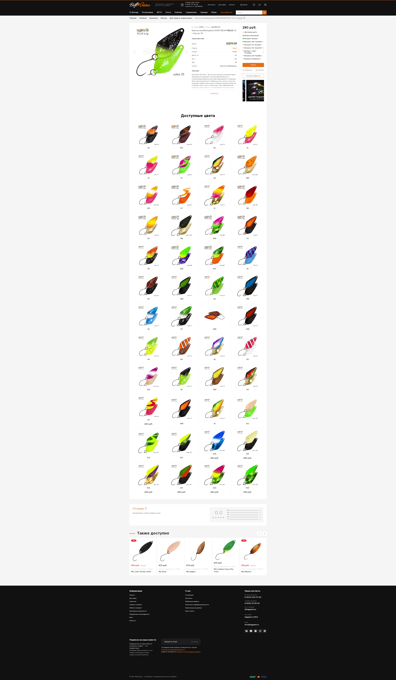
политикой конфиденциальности (173, 649)
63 (247, 359)
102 (247, 424)
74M (181, 424)
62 (214, 299)
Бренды (135, 12)
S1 (181, 178)
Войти (245, 4)
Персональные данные (193, 608)
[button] (252, 99)
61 (247, 269)
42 (214, 359)
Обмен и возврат (135, 608)
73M (181, 299)
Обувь (214, 12)
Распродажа (147, 12)
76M (214, 329)
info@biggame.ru (252, 625)
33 (181, 389)
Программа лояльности (138, 611)
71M (247, 299)
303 (247, 488)
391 (247, 208)
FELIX (235, 48)
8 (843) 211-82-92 (191, 4)
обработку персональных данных (188, 651)
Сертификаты (226, 12)
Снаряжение (191, 12)
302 (148, 488)
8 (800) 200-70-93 (192, 2)
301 (181, 458)
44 (247, 389)
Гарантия (132, 601)
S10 (181, 148)
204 (214, 488)
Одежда (203, 12)
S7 (181, 208)
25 (148, 148)
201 (181, 488)
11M (181, 238)
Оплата (232, 4)
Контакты (211, 4)
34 (148, 359)
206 (214, 454)
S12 (148, 458)
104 (148, 389)
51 (247, 148)
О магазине (189, 595)
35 (214, 148)
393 (214, 238)
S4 (148, 420)
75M (214, 389)
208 (181, 269)
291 (148, 208)
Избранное (248, 70)
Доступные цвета (251, 32)
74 (247, 238)
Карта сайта (189, 611)
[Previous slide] (259, 533)
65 (148, 299)
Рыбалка (178, 12)
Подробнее (214, 93)
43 (214, 178)
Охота (168, 12)
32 (148, 329)
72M (247, 329)
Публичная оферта (192, 601)
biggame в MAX (251, 617)
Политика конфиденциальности (197, 604)
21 (214, 208)
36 (148, 269)
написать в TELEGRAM (194, 6)
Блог (131, 617)
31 (148, 178)
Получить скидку (253, 76)
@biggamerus (250, 609)
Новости (132, 620)
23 (148, 238)
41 (214, 424)
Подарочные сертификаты (139, 614)
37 (181, 329)
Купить (253, 65)
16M (247, 178)
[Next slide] (264, 533)
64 (181, 359)
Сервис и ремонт (135, 604)
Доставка (222, 4)
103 (247, 454)
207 (214, 269)
